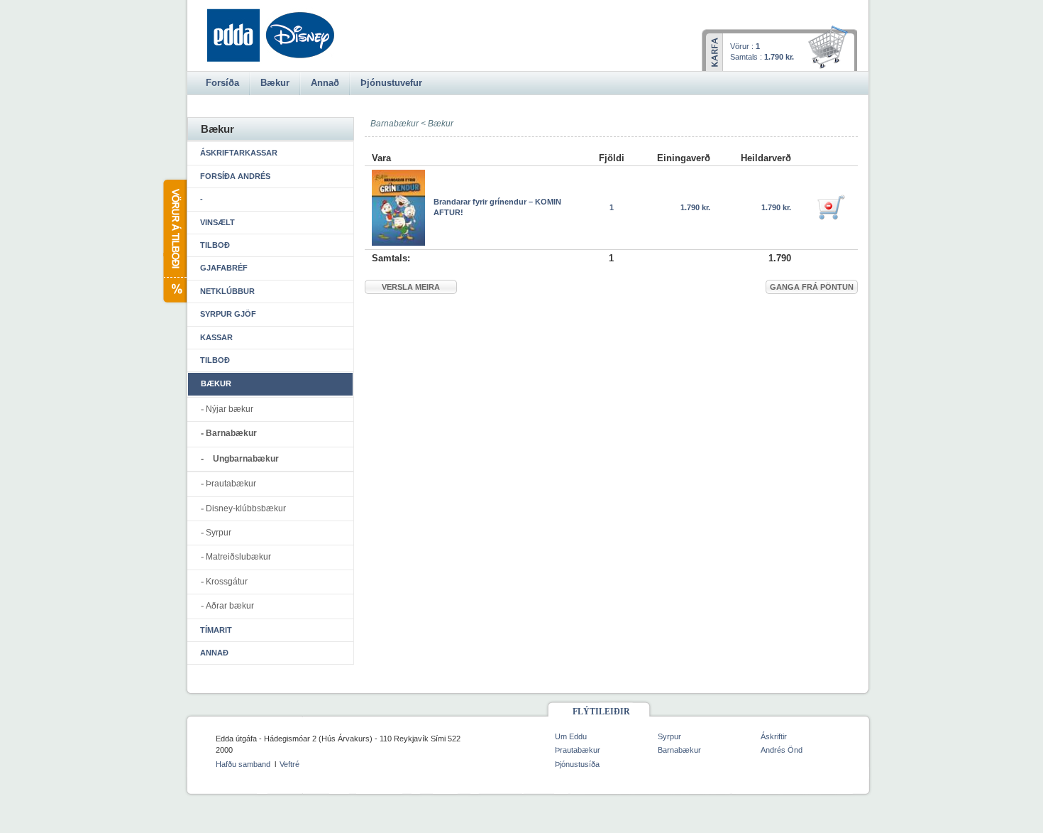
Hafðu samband (243, 764)
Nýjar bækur (229, 409)
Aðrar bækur (230, 606)
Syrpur (218, 533)
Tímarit (216, 630)
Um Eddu (571, 736)
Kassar (216, 337)
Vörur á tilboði (174, 241)
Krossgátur (227, 582)
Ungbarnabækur (246, 459)
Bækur (440, 124)
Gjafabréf (224, 267)
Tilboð (215, 245)
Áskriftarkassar (238, 152)
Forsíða (222, 82)
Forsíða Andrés (235, 176)
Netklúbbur (227, 291)
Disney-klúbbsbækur (246, 508)
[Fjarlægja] (831, 207)
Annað (214, 652)
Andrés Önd (781, 750)
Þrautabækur (231, 484)
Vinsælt (217, 222)
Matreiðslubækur (238, 557)
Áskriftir (774, 736)
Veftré (289, 764)
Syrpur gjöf (228, 314)
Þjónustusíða (577, 764)
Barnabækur (231, 433)
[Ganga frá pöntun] (830, 48)
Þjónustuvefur (391, 82)
